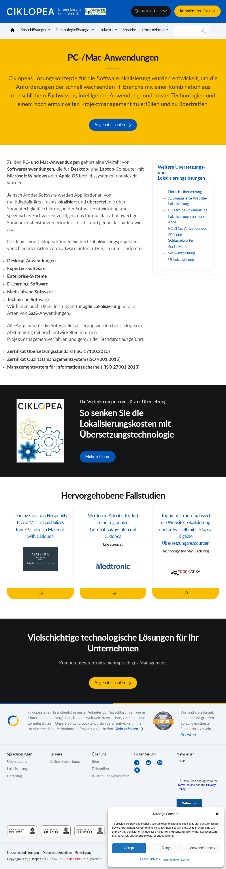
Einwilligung (83, 852)
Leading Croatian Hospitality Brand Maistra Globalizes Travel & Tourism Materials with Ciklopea (40, 526)
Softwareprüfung (181, 253)
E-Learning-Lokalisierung (187, 210)
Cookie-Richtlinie (150, 859)
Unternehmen (154, 30)
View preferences (202, 848)
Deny (166, 848)
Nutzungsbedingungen (23, 852)
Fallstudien (100, 769)
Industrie (107, 30)
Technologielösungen (73, 30)
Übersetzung (17, 761)
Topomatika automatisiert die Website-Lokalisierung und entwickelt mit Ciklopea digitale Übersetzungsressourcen (185, 530)
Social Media (178, 247)
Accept (129, 848)
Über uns (99, 754)
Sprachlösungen (34, 30)
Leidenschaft (74, 859)
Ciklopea (30, 11)
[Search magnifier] (204, 33)
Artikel (186, 734)
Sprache (129, 30)
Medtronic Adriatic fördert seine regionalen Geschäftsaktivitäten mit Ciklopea (113, 526)
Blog (95, 761)
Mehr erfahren (126, 729)
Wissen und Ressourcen (110, 776)
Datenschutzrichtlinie (57, 852)
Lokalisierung (17, 769)
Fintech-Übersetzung (185, 192)
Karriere (55, 754)
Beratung (14, 776)
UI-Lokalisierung (181, 259)
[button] (217, 814)
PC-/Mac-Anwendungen (187, 228)
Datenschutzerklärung (176, 860)
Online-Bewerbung (64, 761)
